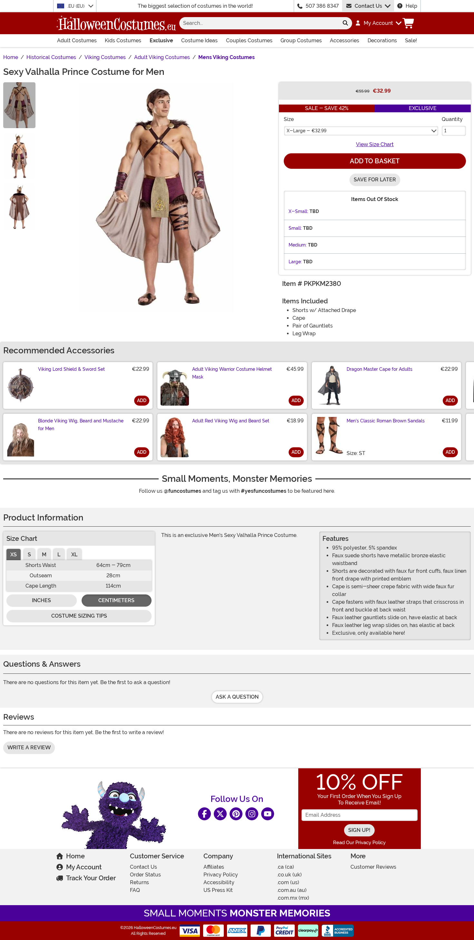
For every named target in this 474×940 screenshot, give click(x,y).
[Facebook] (204, 813)
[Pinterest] (236, 813)
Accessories (344, 40)
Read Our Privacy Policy (359, 842)
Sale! (411, 40)
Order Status (145, 875)
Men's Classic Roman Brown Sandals (386, 420)
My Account (84, 867)
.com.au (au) (292, 890)
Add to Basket (375, 161)
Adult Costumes (77, 40)
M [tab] (44, 554)
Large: (295, 261)
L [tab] (58, 554)
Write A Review (29, 747)
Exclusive (161, 40)
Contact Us (368, 6)
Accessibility (218, 882)
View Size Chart (375, 144)
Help (411, 6)
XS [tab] (13, 554)
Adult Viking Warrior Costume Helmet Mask (232, 373)
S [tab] (29, 554)
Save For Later (375, 180)
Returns (139, 882)
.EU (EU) (76, 6)
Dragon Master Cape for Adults (379, 369)
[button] (378, 23)
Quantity (452, 119)
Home (75, 856)
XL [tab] (74, 554)
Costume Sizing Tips (79, 616)
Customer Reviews (373, 867)
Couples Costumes (249, 40)
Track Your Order (91, 878)
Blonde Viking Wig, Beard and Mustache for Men (80, 424)
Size (289, 119)
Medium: (298, 245)
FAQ (135, 890)
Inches (41, 600)
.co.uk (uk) (289, 875)
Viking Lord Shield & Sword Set (71, 369)
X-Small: (298, 211)
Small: (295, 228)
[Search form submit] (345, 23)
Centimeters (116, 600)
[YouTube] (267, 813)
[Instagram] (251, 813)
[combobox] (259, 23)
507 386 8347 (322, 6)
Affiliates (213, 867)
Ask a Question (237, 697)
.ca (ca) (285, 867)
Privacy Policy (220, 875)
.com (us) (288, 882)
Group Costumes (301, 40)
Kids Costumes (123, 40)
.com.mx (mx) (293, 898)
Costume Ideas (199, 40)
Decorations (382, 40)
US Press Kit (218, 890)
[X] (220, 813)
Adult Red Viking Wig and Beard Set (230, 420)
